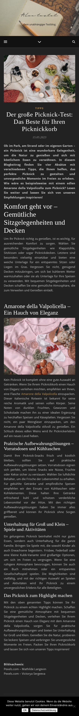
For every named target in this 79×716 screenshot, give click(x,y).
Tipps (39, 108)
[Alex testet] (39, 15)
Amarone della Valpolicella (39, 394)
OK (25, 710)
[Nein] (74, 706)
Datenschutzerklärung (44, 710)
